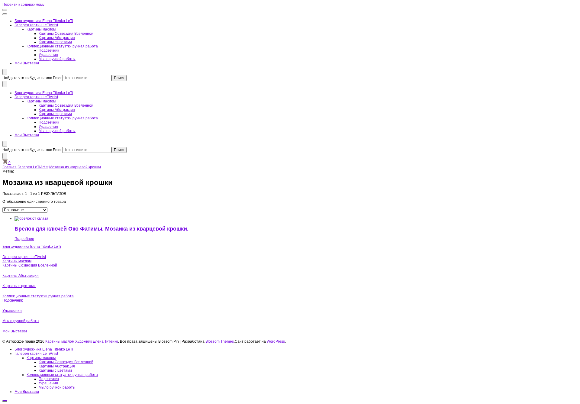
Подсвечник (49, 50)
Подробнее (24, 239)
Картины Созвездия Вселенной (66, 33)
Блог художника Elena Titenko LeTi (43, 21)
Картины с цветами (55, 42)
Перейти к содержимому (23, 4)
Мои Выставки (26, 63)
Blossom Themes (219, 341)
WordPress (276, 341)
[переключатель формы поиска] (4, 72)
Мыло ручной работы (57, 59)
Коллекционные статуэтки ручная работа (62, 46)
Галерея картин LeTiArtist (36, 25)
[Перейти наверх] (4, 401)
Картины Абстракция (57, 38)
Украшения (48, 55)
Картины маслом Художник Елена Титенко (81, 341)
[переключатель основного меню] (4, 10)
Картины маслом (41, 29)
